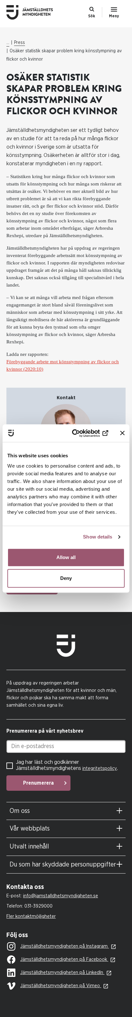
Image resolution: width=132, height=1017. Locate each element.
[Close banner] (122, 433)
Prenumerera (38, 783)
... (7, 42)
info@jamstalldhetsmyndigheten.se (60, 895)
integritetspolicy (99, 768)
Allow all (66, 557)
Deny (66, 578)
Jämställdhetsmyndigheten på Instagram (64, 946)
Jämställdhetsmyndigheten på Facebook (64, 959)
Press (19, 42)
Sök (91, 16)
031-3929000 (38, 906)
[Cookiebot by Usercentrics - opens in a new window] (81, 433)
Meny (114, 16)
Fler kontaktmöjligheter (31, 916)
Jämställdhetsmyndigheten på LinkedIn (62, 972)
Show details (97, 536)
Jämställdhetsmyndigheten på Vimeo (60, 985)
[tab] (66, 811)
